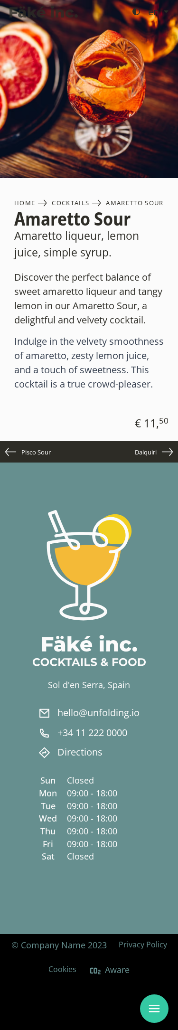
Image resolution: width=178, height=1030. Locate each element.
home (24, 203)
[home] (43, 12)
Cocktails (70, 203)
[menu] (154, 1008)
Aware (117, 969)
